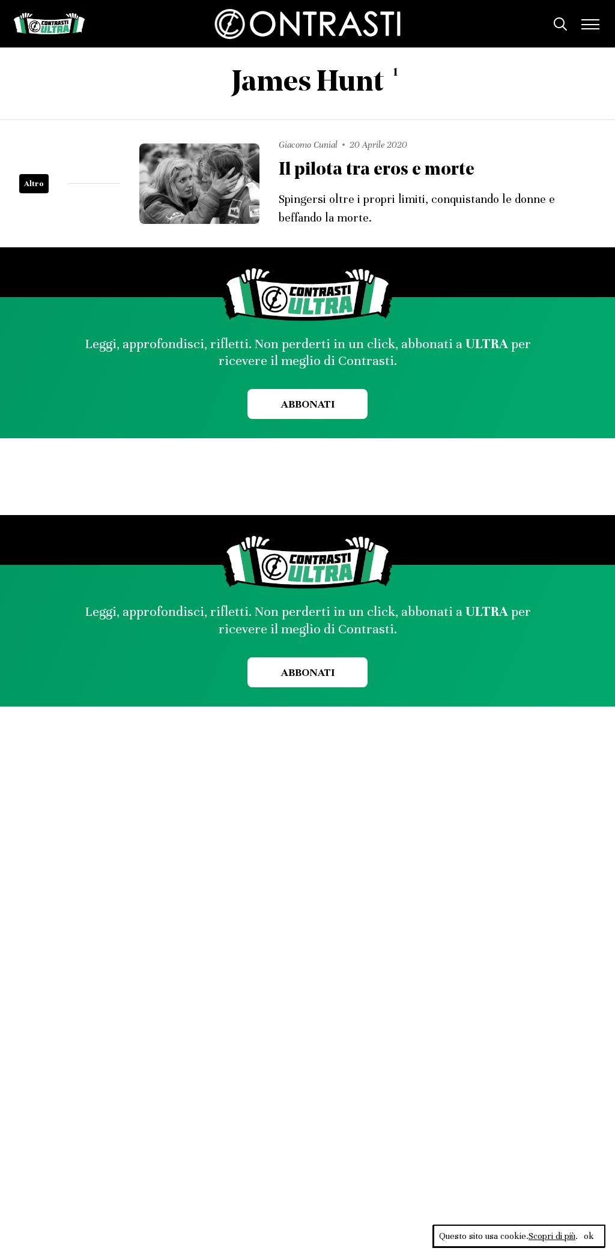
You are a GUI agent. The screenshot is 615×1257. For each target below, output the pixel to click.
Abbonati (308, 404)
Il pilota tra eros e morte (376, 170)
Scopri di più (552, 1236)
